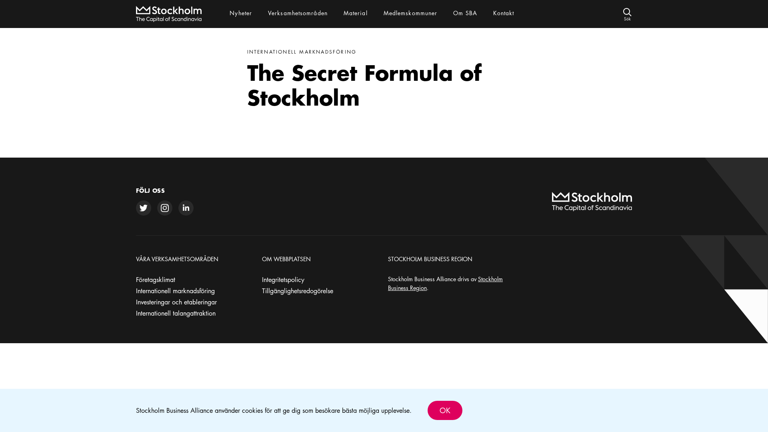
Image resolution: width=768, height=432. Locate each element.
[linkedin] (186, 208)
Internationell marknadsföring (175, 290)
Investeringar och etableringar (176, 302)
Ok (445, 410)
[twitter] (143, 208)
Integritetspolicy (283, 279)
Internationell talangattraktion (176, 313)
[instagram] (164, 208)
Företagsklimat (155, 279)
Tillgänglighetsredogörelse (297, 290)
